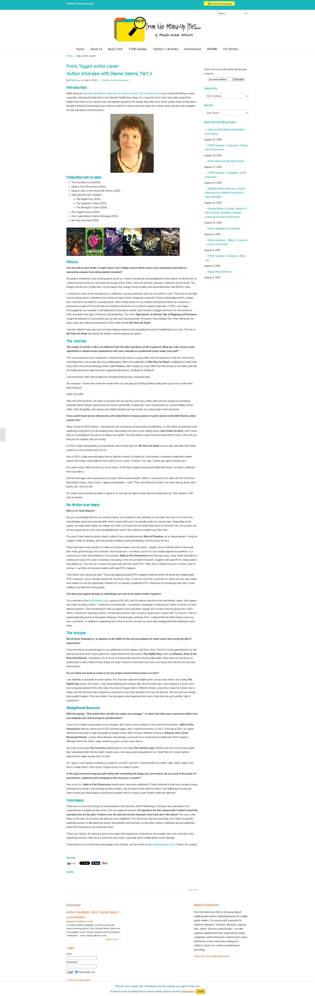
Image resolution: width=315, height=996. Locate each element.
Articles (105, 80)
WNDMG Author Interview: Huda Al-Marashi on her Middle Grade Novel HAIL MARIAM (225, 192)
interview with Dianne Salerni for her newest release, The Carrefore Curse (121, 93)
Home (69, 56)
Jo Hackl (89, 921)
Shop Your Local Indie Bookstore (211, 956)
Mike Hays (75, 80)
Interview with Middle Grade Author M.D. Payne (225, 131)
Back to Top (193, 890)
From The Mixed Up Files (157, 29)
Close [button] (200, 991)
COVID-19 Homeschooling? (80, 3)
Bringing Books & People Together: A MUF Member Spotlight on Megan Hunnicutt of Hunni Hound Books (226, 212)
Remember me (86, 972)
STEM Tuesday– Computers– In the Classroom (225, 174)
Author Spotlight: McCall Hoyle (224, 228)
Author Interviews (120, 80)
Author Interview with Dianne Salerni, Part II (109, 74)
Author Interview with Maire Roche (226, 161)
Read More (188, 991)
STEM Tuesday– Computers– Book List (225, 257)
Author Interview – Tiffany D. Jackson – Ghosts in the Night (226, 242)
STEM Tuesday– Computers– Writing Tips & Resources (226, 147)
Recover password (80, 980)
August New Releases (219, 271)
